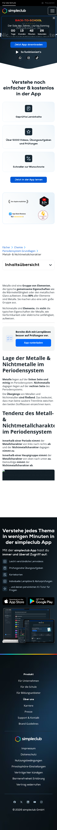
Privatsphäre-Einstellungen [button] (29, 766)
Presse (28, 711)
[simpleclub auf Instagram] (41, 802)
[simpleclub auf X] (21, 802)
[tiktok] (20, 57)
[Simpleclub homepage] (14, 10)
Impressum (28, 748)
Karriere (28, 705)
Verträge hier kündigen (28, 772)
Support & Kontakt (28, 717)
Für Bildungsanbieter (29, 693)
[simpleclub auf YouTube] (34, 802)
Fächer (6, 247)
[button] (48, 3)
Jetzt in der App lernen (29, 180)
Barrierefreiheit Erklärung (28, 778)
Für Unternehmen (28, 680)
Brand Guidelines (28, 723)
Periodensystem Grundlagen (18, 251)
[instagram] (28, 57)
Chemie (18, 247)
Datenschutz (28, 754)
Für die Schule (9, 3)
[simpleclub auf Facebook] (14, 802)
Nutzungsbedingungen (28, 760)
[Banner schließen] (54, 18)
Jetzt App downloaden (28, 45)
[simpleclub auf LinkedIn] (28, 802)
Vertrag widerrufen (28, 784)
